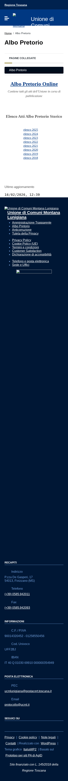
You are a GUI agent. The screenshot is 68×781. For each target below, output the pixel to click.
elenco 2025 (30, 129)
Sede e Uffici (20, 264)
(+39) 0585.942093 (17, 607)
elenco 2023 (30, 137)
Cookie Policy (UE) (25, 243)
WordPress (48, 743)
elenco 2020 (30, 149)
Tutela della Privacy (25, 233)
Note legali (48, 737)
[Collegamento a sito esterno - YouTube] (13, 725)
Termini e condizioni (25, 247)
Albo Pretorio (18, 70)
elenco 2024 (30, 133)
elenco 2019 (30, 153)
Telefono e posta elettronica (30, 261)
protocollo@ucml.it (17, 704)
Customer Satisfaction (27, 250)
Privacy (10, 737)
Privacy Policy (21, 240)
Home (8, 33)
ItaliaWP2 (29, 749)
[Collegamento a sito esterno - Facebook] (7, 725)
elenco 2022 (30, 141)
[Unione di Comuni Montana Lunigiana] (19, 20)
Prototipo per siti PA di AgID (23, 755)
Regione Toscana (16, 5)
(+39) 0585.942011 (17, 594)
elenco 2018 (30, 157)
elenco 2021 (30, 145)
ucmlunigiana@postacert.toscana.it (28, 691)
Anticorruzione (22, 229)
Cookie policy (28, 737)
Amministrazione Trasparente (31, 222)
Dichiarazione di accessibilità (31, 254)
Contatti (10, 743)
